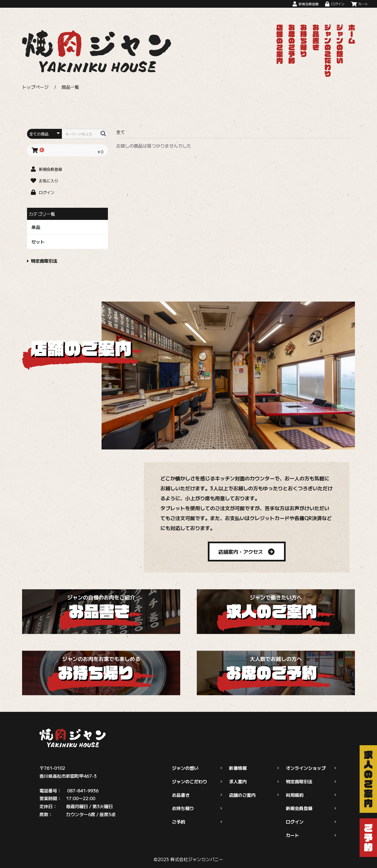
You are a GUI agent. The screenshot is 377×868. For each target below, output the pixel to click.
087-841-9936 (83, 790)
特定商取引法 (44, 260)
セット (38, 241)
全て (120, 132)
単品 (35, 227)
